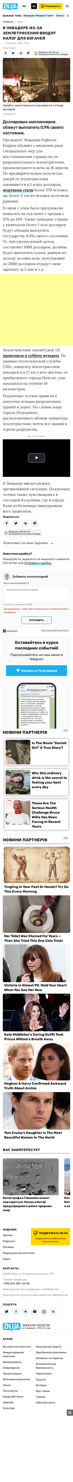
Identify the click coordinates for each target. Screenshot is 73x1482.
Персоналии (44, 1373)
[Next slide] (67, 15)
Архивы (8, 1235)
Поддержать (52, 6)
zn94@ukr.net (50, 1289)
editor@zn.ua (60, 1295)
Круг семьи (43, 1391)
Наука (7, 1385)
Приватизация (12, 1373)
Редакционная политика (18, 1253)
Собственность (45, 1402)
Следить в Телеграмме (39, 670)
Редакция (9, 1241)
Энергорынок (11, 1367)
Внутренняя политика (17, 1346)
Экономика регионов (16, 1379)
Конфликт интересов (49, 1358)
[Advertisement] (36, 309)
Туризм (40, 1396)
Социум (41, 1379)
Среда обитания (13, 1396)
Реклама (8, 1247)
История (41, 1385)
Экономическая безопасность (46, 1365)
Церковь (8, 1402)
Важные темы (12, 15)
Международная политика (13, 1354)
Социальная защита (48, 1346)
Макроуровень (12, 1362)
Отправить (36, 620)
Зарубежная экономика (51, 1352)
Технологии (10, 1390)
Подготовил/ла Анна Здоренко (25, 543)
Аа (34, 6)
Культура (9, 1408)
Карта (6, 1259)
